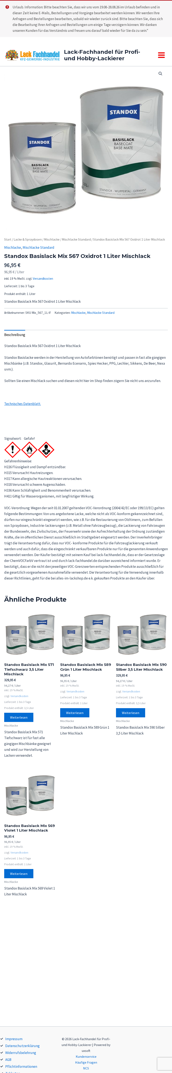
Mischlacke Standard (76, 239)
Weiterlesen (18, 717)
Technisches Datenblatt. (22, 403)
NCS (86, 1068)
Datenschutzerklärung (22, 1046)
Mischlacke (52, 239)
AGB (8, 1059)
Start (7, 239)
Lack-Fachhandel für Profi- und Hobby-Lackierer (102, 55)
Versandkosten (43, 279)
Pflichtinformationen (21, 1066)
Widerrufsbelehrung (20, 1052)
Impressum (13, 1039)
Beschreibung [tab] (14, 334)
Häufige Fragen (86, 1062)
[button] (160, 73)
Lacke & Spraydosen (28, 239)
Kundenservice (86, 1056)
